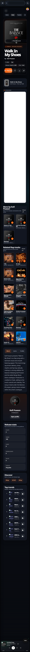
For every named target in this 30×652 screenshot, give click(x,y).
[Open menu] (2, 3)
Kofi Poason (11, 59)
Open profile (15, 417)
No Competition (17, 511)
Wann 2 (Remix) (17, 505)
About (8, 351)
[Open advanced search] (6, 3)
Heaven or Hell (8, 225)
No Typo (18, 263)
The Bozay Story (8, 327)
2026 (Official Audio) (17, 517)
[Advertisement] (15, 147)
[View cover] (6, 83)
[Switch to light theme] (27, 3)
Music (13, 15)
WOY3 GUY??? (17, 523)
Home (7, 15)
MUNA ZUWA (7, 278)
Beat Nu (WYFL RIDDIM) (8, 296)
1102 (5, 263)
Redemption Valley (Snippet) (21, 296)
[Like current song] (18, 644)
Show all (24, 211)
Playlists (19, 15)
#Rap (7, 480)
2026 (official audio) (17, 535)
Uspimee (18, 342)
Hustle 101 (6, 342)
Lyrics (15, 351)
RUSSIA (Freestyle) (21, 311)
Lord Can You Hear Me (21, 226)
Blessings (6, 241)
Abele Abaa (17, 499)
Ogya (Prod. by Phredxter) (20, 279)
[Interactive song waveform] (15, 650)
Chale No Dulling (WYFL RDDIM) (8, 312)
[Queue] (20, 648)
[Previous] (9, 648)
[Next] (17, 648)
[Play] (13, 647)
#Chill (14, 480)
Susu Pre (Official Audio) (17, 529)
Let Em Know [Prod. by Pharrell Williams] (17, 492)
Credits (22, 351)
